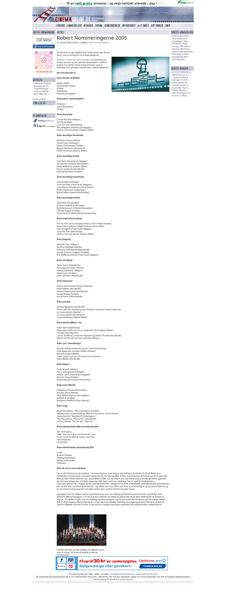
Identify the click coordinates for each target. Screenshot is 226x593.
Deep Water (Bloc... (181, 35)
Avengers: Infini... (180, 79)
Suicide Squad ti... (180, 85)
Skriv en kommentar (99, 42)
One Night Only (179, 38)
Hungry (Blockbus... (181, 46)
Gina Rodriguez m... (181, 92)
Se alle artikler (39, 98)
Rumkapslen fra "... (181, 82)
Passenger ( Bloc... (181, 41)
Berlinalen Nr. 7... (42, 93)
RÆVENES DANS (180, 43)
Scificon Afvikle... (42, 91)
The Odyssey (178, 59)
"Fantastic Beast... (180, 77)
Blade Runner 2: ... (180, 74)
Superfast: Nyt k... (180, 87)
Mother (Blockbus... (181, 48)
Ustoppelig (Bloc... (181, 56)
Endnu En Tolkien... (43, 83)
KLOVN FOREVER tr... (182, 72)
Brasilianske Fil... (42, 86)
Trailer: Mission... (180, 90)
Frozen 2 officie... (180, 95)
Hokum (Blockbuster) (182, 51)
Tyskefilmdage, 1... (43, 88)
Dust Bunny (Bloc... (181, 54)
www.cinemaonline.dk (147, 574)
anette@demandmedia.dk (120, 579)
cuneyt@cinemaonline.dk (121, 574)
